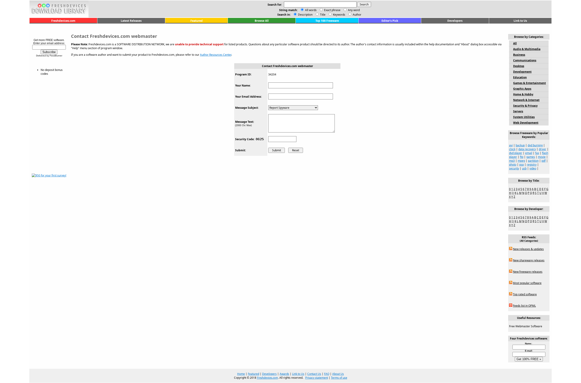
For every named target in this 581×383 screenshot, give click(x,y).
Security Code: (244, 139)
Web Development (525, 123)
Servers (518, 111)
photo (512, 164)
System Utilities (524, 117)
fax (537, 153)
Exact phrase (332, 10)
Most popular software (527, 283)
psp (521, 164)
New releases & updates (528, 249)
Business (519, 55)
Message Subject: (246, 108)
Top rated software (525, 294)
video (532, 168)
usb (524, 168)
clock (512, 149)
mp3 (512, 161)
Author (356, 15)
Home (241, 374)
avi (511, 145)
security (514, 168)
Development (522, 72)
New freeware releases (527, 272)
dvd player (515, 153)
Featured (196, 21)
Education (520, 77)
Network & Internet (526, 100)
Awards (284, 374)
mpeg (521, 161)
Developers (455, 21)
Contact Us (314, 374)
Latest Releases (131, 21)
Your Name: (243, 85)
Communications (524, 60)
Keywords (338, 15)
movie (542, 157)
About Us (338, 374)
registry (532, 164)
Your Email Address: (248, 97)
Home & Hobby (523, 94)
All (515, 43)
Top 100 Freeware (327, 21)
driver (542, 149)
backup (520, 145)
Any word (354, 10)
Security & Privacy (525, 106)
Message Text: (244, 122)
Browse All (262, 21)
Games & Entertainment (529, 83)
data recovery (527, 149)
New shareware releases (528, 260)
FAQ (326, 374)
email (528, 153)
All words (311, 10)
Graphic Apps (522, 89)
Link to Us (520, 21)
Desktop (518, 66)
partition (533, 161)
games (530, 157)
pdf (544, 161)
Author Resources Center (215, 55)
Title (322, 15)
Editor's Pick (390, 21)
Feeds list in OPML (524, 306)
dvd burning (535, 145)
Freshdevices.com (63, 21)
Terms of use (339, 378)
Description (305, 15)
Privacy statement (316, 378)
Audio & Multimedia (526, 49)
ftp (521, 157)
